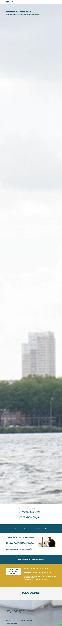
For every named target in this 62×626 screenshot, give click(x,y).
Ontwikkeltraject (32, 1)
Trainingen (38, 1)
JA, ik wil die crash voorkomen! (12, 623)
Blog (46, 1)
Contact (54, 1)
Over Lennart (50, 1)
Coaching (42, 1)
